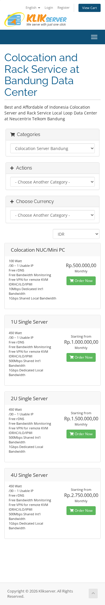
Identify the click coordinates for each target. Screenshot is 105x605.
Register (63, 7)
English (31, 7)
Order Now (83, 280)
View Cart (89, 8)
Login (49, 7)
